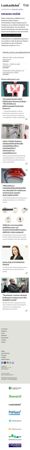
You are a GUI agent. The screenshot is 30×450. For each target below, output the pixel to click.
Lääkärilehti (5, 9)
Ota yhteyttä (4, 329)
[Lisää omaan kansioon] (27, 84)
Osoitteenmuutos (5, 353)
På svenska (3, 355)
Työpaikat (3, 340)
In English (3, 357)
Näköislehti (4, 335)
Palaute (3, 351)
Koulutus (3, 342)
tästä (18, 45)
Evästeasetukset (5, 359)
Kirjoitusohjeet (4, 337)
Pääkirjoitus (6, 246)
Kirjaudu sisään (17, 9)
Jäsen (4, 279)
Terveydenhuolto (7, 83)
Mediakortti (4, 331)
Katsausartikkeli (7, 170)
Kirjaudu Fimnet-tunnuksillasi (11, 35)
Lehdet (3, 333)
